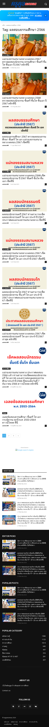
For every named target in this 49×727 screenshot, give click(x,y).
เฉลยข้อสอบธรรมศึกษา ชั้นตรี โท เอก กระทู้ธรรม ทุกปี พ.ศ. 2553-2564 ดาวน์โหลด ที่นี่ (21, 420)
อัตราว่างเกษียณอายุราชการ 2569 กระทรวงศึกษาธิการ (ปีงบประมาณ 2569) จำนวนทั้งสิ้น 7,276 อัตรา (31, 479)
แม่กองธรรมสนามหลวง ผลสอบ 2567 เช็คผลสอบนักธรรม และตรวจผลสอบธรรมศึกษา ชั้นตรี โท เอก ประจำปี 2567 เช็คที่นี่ (23, 256)
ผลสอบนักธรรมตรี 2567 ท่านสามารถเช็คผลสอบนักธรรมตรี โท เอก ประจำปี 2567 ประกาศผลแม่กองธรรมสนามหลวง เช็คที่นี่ (24, 217)
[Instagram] (30, 706)
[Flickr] (24, 706)
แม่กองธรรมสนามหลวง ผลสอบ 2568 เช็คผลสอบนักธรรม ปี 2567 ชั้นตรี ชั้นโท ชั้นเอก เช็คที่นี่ (23, 178)
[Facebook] (19, 706)
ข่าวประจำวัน (6, 94)
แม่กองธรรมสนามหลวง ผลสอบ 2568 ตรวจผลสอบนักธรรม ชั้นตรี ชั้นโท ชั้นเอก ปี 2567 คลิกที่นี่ (24, 100)
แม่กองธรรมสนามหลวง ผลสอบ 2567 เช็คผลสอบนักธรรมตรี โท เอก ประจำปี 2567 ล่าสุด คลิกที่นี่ (23, 336)
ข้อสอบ (4, 413)
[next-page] (18, 436)
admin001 (5, 68)
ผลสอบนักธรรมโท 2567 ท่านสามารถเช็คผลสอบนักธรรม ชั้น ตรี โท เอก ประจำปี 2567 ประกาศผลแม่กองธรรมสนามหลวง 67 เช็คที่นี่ (23, 296)
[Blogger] (13, 706)
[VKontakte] (36, 706)
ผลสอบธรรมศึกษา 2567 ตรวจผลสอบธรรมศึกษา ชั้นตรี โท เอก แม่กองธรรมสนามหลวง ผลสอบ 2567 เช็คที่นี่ (24, 139)
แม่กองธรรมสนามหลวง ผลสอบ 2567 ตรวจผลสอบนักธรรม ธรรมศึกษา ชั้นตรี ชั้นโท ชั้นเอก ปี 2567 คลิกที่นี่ (24, 62)
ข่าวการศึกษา (6, 55)
